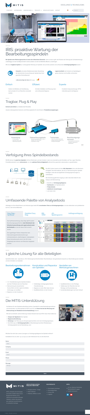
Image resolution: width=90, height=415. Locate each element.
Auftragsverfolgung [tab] (75, 213)
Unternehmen (18, 10)
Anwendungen (27, 10)
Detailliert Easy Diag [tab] (30, 214)
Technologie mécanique (54, 388)
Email (7, 352)
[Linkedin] (67, 395)
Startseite (9, 10)
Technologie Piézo (52, 390)
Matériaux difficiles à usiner (34, 393)
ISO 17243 (32, 80)
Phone (7, 358)
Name (7, 341)
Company (8, 346)
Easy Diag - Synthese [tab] (11, 214)
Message (8, 363)
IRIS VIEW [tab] (43, 214)
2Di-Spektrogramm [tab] (57, 214)
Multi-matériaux (32, 391)
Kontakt (57, 10)
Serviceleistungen (48, 10)
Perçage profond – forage (34, 389)
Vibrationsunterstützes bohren (25, 306)
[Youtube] (71, 395)
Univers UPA (51, 392)
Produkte (37, 10)
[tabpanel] (45, 232)
